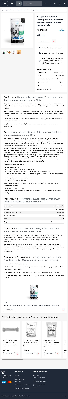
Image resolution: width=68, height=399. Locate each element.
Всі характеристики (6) (44, 89)
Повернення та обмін (22, 385)
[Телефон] (45, 3)
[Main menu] (5, 3)
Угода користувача (39, 381)
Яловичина (60, 212)
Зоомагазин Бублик (12, 396)
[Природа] (61, 30)
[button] (30, 31)
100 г (62, 218)
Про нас (17, 376)
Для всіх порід (59, 209)
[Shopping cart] (64, 3)
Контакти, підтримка (22, 388)
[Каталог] (19, 3)
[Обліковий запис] (55, 3)
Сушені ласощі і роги (57, 222)
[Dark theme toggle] (50, 3)
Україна (61, 215)
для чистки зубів (59, 206)
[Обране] (59, 3)
